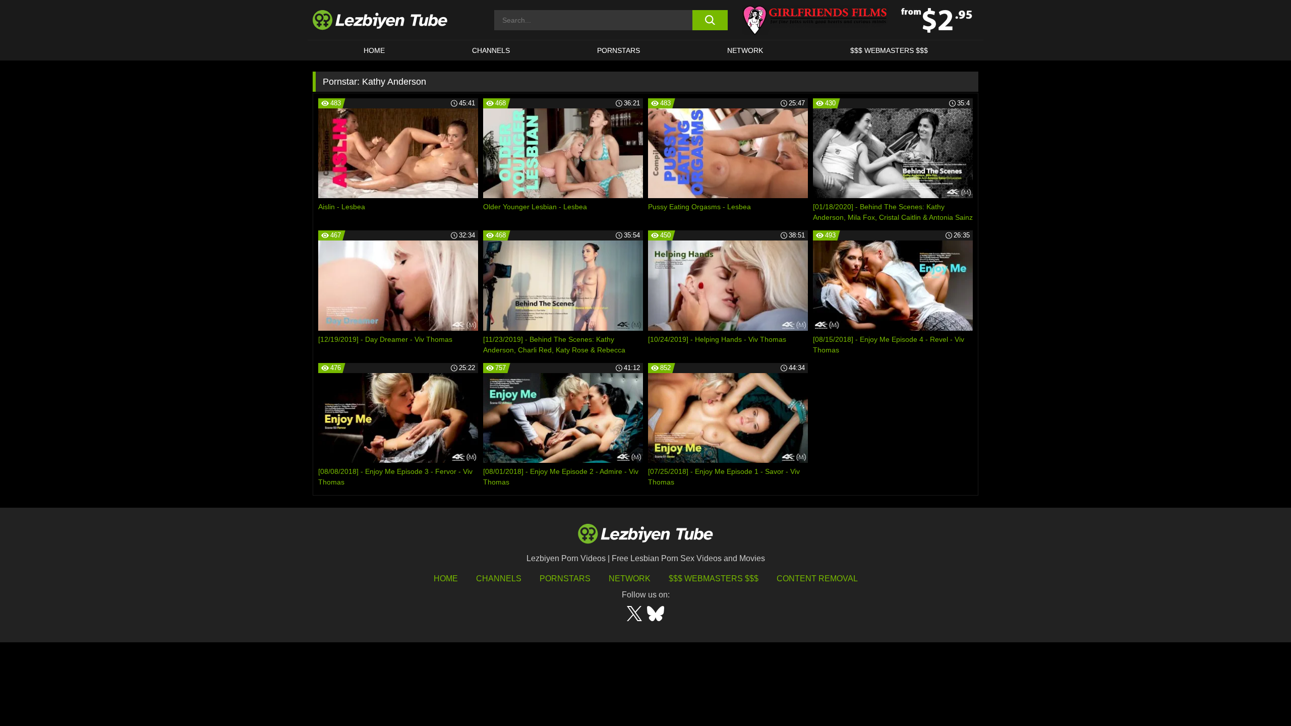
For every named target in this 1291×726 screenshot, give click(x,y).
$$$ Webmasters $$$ (713, 578)
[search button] (709, 20)
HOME (374, 50)
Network (745, 50)
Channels (498, 578)
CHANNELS (491, 50)
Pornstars (618, 50)
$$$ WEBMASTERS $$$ (889, 50)
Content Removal (817, 578)
